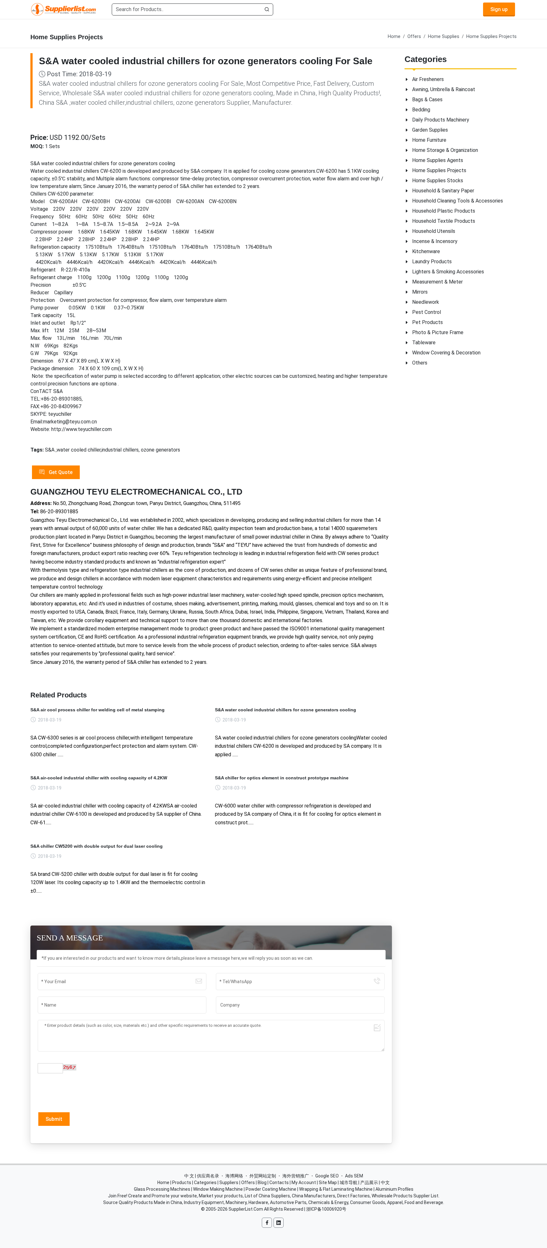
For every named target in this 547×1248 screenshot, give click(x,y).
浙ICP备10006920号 (326, 1209)
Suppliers (228, 1182)
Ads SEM (354, 1175)
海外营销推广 (295, 1175)
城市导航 (348, 1182)
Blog (262, 1182)
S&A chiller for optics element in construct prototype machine (282, 777)
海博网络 (234, 1175)
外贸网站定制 (262, 1175)
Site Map (328, 1182)
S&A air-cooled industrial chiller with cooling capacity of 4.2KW (98, 777)
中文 (385, 1182)
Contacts (279, 1182)
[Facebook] (267, 1223)
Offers (414, 36)
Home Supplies (443, 36)
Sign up (499, 9)
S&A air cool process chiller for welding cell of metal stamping (97, 709)
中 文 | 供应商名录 (201, 1175)
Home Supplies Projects (491, 36)
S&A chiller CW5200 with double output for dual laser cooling (96, 846)
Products (181, 1182)
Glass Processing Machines (162, 1189)
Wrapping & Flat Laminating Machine (336, 1189)
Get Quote (59, 472)
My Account (304, 1182)
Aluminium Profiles (394, 1189)
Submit (54, 1119)
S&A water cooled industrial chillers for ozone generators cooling (285, 709)
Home (394, 36)
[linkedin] (279, 1223)
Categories (205, 1182)
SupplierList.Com (246, 1209)
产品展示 (369, 1182)
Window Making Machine (218, 1189)
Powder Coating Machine (271, 1189)
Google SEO (327, 1175)
